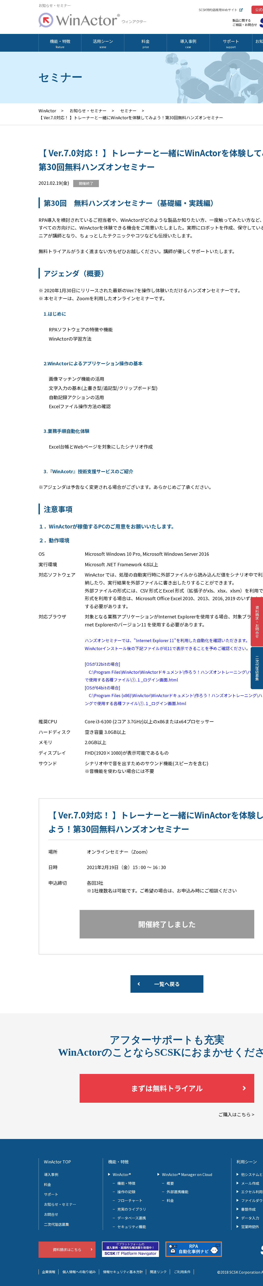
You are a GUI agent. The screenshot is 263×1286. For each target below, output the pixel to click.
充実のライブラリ (131, 1209)
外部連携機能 (177, 1191)
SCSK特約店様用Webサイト (218, 9)
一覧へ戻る (167, 984)
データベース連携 (131, 1217)
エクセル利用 (252, 1191)
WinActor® (122, 1174)
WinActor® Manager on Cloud (187, 1174)
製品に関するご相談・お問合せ (244, 22)
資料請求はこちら (67, 1249)
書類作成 (248, 1209)
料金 (146, 43)
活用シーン (103, 43)
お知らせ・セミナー (60, 1204)
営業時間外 (250, 1226)
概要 (170, 1183)
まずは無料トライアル (167, 1088)
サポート (231, 43)
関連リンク (158, 1271)
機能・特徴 (60, 43)
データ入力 (250, 1217)
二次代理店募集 (257, 668)
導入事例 (188, 43)
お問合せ (51, 1214)
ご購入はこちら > (236, 1114)
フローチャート (130, 1200)
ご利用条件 (182, 1271)
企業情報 (48, 1271)
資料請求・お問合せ (257, 622)
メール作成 (250, 1183)
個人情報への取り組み (79, 1271)
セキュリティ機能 (131, 1226)
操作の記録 (126, 1191)
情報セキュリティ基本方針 (123, 1271)
